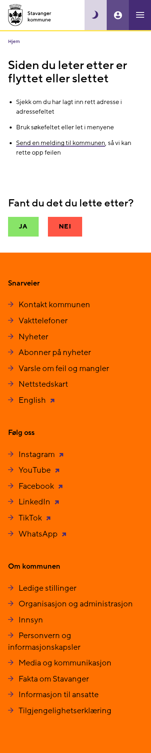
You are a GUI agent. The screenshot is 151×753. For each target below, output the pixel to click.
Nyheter (33, 337)
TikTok (31, 518)
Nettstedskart (43, 384)
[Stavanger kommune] (30, 15)
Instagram (37, 454)
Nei (65, 226)
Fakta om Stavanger (54, 679)
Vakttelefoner (43, 320)
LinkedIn (35, 502)
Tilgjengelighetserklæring (65, 710)
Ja (23, 226)
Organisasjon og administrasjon (76, 604)
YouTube (35, 470)
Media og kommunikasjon (65, 663)
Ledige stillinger (48, 588)
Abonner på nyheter (55, 352)
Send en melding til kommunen (60, 143)
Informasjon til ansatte (59, 694)
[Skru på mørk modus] (96, 15)
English (33, 400)
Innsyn (31, 620)
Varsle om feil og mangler (64, 368)
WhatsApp (39, 534)
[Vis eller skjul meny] (140, 15)
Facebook (37, 486)
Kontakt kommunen (54, 304)
